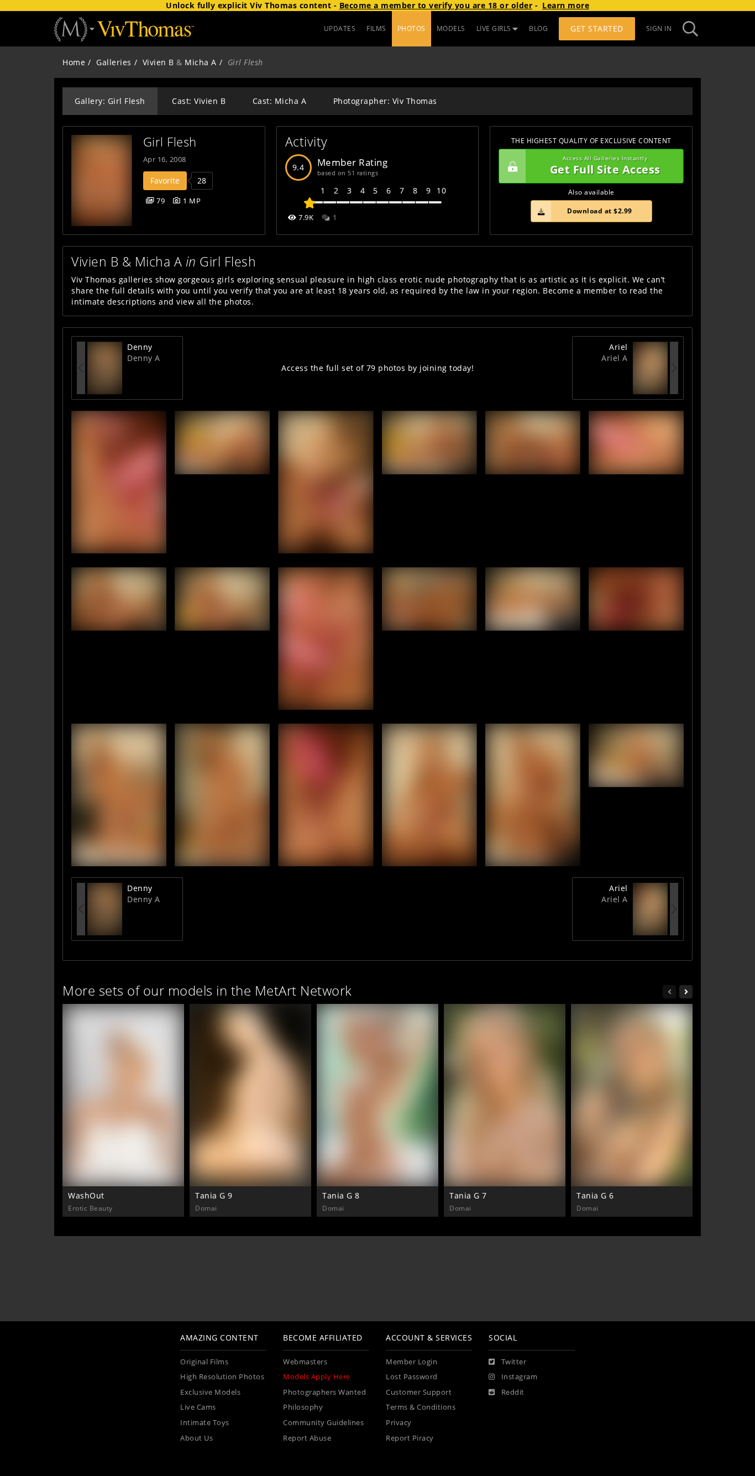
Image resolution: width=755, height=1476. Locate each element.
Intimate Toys (204, 1422)
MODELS (451, 28)
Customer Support (419, 1392)
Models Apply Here (316, 1376)
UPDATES (340, 28)
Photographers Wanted (324, 1392)
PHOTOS (411, 28)
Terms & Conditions (420, 1407)
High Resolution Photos (222, 1376)
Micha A (201, 62)
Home (73, 62)
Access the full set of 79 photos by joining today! (377, 368)
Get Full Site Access (605, 166)
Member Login (411, 1362)
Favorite (165, 180)
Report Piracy (410, 1438)
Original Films (204, 1362)
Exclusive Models (210, 1392)
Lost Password (412, 1376)
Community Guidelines (323, 1422)
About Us (196, 1438)
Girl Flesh (170, 141)
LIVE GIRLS (493, 28)
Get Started (596, 28)
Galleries (114, 62)
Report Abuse (307, 1438)
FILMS (376, 28)
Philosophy (303, 1407)
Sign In (659, 28)
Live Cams (198, 1407)
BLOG (538, 28)
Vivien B (158, 62)
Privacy (399, 1422)
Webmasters (305, 1362)
